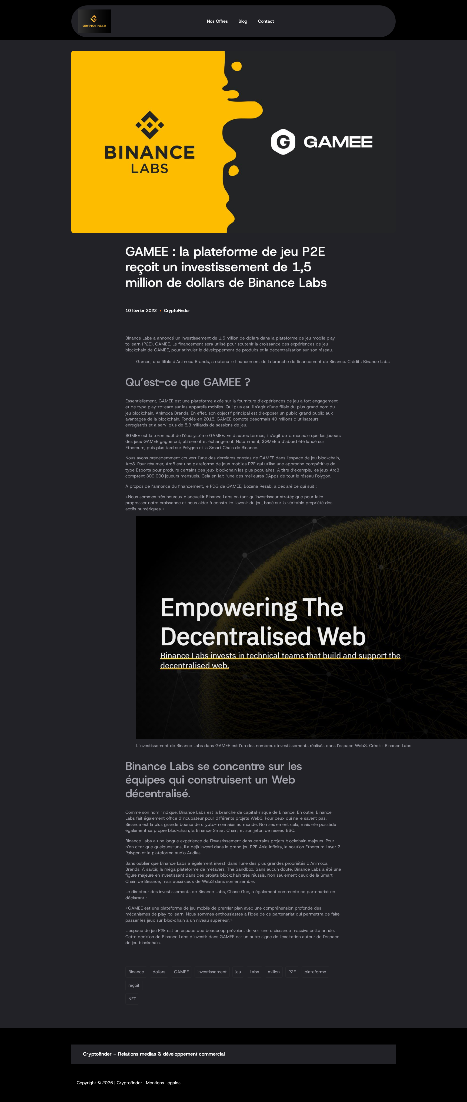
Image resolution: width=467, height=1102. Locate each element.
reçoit (133, 985)
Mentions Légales (163, 1083)
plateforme (315, 972)
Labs (254, 972)
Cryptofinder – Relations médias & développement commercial (154, 1054)
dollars (159, 972)
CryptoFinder (177, 310)
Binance (136, 972)
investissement (212, 972)
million (274, 972)
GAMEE (181, 972)
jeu (238, 972)
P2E (292, 972)
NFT (132, 999)
